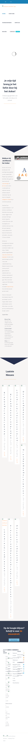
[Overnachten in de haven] (10, 688)
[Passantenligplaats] (10, 692)
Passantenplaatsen (14, 673)
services (4, 185)
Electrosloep (18, 654)
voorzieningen (5, 183)
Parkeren (14, 653)
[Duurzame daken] (23, 386)
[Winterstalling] (22, 107)
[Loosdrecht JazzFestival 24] (17, 386)
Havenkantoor (14, 682)
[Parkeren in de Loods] (17, 520)
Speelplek (14, 667)
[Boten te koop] (5, 126)
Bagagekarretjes (14, 664)
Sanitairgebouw (14, 671)
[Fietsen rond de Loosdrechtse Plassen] (10, 520)
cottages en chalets (6, 199)
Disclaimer (18, 675)
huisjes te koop (9, 286)
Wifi (14, 662)
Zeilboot (18, 657)
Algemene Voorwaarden (18, 672)
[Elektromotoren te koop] (4, 387)
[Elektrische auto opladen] (10, 388)
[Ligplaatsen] (5, 107)
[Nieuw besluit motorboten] (23, 445)
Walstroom (14, 660)
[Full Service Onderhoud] (14, 107)
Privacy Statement (18, 667)
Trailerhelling (14, 657)
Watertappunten (14, 669)
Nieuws (4, 454)
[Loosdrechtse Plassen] (4, 522)
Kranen (14, 655)
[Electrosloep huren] (22, 126)
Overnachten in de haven (14, 678)
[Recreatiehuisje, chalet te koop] (14, 126)
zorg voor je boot (6, 254)
